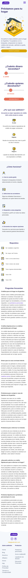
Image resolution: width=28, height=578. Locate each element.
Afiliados (4, 558)
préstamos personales (16, 303)
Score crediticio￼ (20, 554)
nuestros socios (5, 376)
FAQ (3, 563)
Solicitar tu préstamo (14, 50)
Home (4, 549)
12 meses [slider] (10, 94)
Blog (3, 552)
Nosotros (5, 555)
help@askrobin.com (14, 542)
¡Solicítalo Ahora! (13, 99)
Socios (4, 560)
